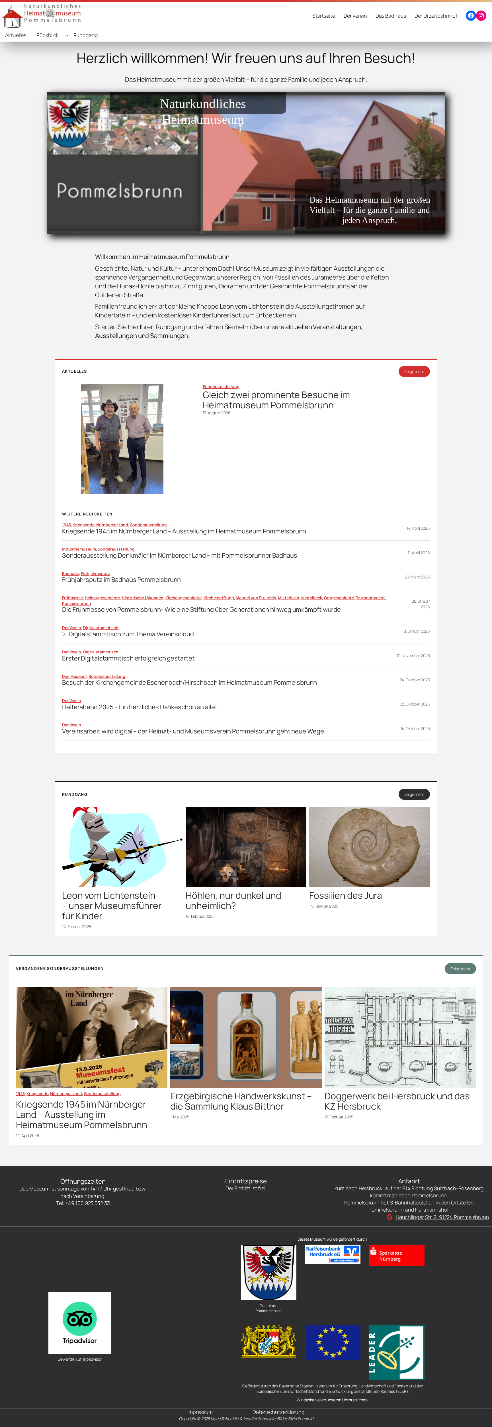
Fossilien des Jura (345, 895)
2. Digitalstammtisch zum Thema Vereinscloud (128, 634)
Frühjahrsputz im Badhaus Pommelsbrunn (121, 579)
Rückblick (47, 35)
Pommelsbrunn (76, 603)
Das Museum (74, 676)
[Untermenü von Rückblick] (66, 35)
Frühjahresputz (95, 573)
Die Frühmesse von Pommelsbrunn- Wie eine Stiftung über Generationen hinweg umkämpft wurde (201, 609)
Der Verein (71, 627)
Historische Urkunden (142, 597)
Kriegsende (83, 524)
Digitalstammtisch (100, 627)
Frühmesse (72, 597)
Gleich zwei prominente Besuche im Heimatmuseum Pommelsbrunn (276, 400)
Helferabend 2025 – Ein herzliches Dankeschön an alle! (139, 707)
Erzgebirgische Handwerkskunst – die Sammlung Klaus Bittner (241, 1101)
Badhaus (70, 573)
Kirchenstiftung (219, 597)
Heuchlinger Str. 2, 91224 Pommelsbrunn (442, 1217)
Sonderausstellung (221, 386)
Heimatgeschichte (102, 597)
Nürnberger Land (112, 524)
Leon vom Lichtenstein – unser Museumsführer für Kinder (112, 905)
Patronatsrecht (370, 597)
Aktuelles (15, 35)
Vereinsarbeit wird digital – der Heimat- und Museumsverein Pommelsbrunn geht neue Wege (193, 731)
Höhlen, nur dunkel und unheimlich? (233, 900)
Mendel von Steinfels (256, 597)
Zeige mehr (414, 371)
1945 (66, 524)
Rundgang (85, 35)
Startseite (323, 15)
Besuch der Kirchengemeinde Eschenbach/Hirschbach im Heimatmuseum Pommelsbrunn (189, 682)
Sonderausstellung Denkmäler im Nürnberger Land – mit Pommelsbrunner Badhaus (179, 555)
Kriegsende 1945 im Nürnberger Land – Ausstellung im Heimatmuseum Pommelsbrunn (184, 531)
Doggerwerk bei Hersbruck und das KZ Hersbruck (397, 1101)
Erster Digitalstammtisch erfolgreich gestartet (128, 658)
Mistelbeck (311, 597)
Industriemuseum (79, 549)
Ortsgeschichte (339, 597)
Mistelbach (288, 597)
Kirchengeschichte (183, 597)
